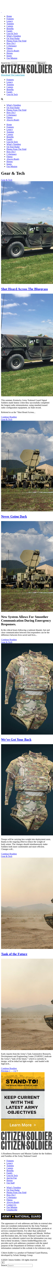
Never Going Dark (14, 516)
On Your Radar (13, 38)
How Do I (11, 43)
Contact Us (11, 1205)
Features (10, 19)
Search (4, 1265)
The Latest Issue (13, 75)
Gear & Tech (12, 33)
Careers (10, 26)
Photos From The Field (16, 41)
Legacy (10, 21)
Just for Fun (12, 1178)
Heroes (10, 53)
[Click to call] (1, 11)
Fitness (10, 48)
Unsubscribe (12, 1210)
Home (9, 16)
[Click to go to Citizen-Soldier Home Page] (26, 72)
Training (10, 23)
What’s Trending (14, 36)
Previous (5, 1071)
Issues (9, 56)
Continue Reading (9, 417)
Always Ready (13, 51)
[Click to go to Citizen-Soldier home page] (26, 9)
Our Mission (12, 58)
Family (10, 31)
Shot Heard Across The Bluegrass (24, 289)
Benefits (10, 28)
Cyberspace (12, 46)
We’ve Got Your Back (16, 739)
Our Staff (11, 1183)
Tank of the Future (14, 954)
